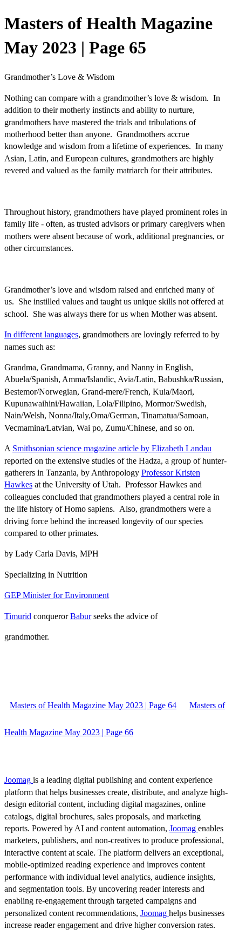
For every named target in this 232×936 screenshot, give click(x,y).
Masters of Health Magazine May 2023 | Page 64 (93, 705)
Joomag (18, 779)
